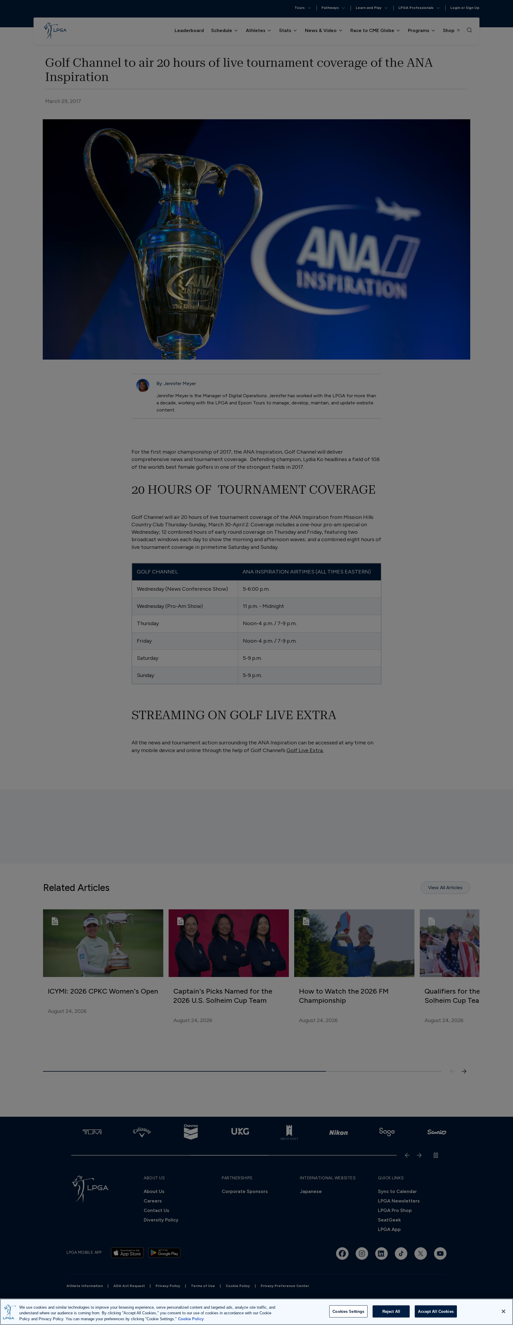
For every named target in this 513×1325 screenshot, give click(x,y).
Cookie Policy (191, 1319)
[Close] (503, 1311)
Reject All (391, 1311)
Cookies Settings (348, 1311)
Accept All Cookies (435, 1311)
